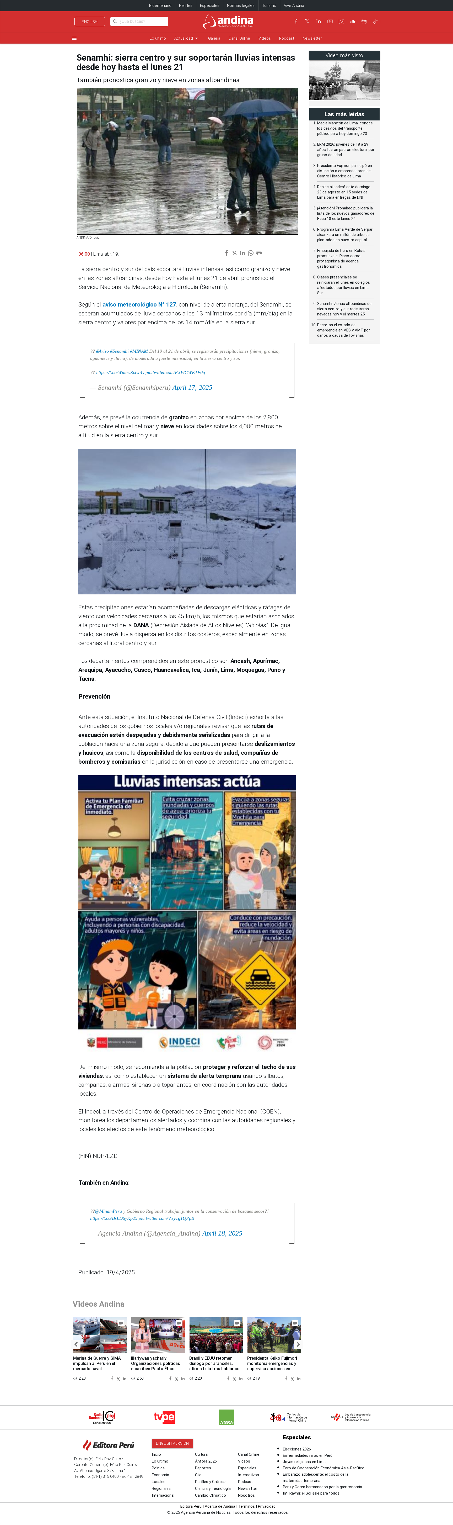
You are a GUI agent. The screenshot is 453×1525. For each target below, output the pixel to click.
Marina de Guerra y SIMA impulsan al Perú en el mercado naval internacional (97, 1366)
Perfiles (185, 5)
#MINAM (139, 351)
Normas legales (241, 5)
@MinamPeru (108, 1211)
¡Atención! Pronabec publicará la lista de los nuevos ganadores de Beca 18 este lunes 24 (345, 213)
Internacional (163, 1495)
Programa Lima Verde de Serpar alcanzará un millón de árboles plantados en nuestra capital (345, 234)
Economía (160, 1475)
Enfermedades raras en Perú (307, 1455)
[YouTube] (330, 21)
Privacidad (267, 1506)
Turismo (269, 5)
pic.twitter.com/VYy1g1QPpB (166, 1218)
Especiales (209, 5)
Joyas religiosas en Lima (304, 1461)
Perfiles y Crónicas (211, 1481)
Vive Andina (294, 5)
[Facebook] (296, 21)
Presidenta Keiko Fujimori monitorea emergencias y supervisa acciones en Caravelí (272, 1366)
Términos (246, 1506)
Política (158, 1468)
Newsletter (312, 38)
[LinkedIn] (318, 21)
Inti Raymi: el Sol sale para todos (311, 1493)
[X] (307, 21)
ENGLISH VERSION (172, 1443)
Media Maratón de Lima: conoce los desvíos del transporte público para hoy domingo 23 (345, 128)
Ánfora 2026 (206, 1461)
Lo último (158, 38)
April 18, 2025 (222, 1233)
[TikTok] (375, 21)
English (90, 22)
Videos (264, 38)
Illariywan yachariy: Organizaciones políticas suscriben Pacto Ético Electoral (155, 1366)
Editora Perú (191, 1506)
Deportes (203, 1468)
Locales (158, 1481)
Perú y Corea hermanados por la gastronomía (322, 1487)
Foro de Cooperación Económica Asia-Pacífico (323, 1468)
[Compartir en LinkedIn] (124, 1378)
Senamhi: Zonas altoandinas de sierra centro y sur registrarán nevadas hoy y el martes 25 (344, 308)
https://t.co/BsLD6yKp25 (113, 1218)
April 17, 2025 (192, 387)
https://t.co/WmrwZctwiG (120, 372)
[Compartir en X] (119, 1378)
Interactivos (248, 1475)
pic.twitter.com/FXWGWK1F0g (175, 372)
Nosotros (246, 1495)
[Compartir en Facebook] (113, 1378)
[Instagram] (341, 21)
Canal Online (239, 38)
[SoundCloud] (353, 21)
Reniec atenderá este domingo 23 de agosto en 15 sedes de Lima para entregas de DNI (343, 192)
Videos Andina (99, 1303)
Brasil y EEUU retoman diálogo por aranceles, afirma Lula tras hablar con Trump (215, 1366)
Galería (214, 38)
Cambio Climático (210, 1495)
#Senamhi (119, 351)
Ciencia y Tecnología (213, 1488)
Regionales (161, 1488)
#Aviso (102, 351)
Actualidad (187, 38)
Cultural (201, 1454)
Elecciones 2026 (297, 1449)
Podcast (286, 38)
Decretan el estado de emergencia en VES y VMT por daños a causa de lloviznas (343, 330)
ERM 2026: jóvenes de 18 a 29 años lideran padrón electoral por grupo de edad (345, 149)
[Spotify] (364, 21)
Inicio (156, 1454)
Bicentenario (160, 5)
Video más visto (344, 55)
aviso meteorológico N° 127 (139, 304)
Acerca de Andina (220, 1506)
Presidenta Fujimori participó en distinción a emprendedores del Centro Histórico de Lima (344, 170)
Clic (198, 1475)
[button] (75, 1344)
